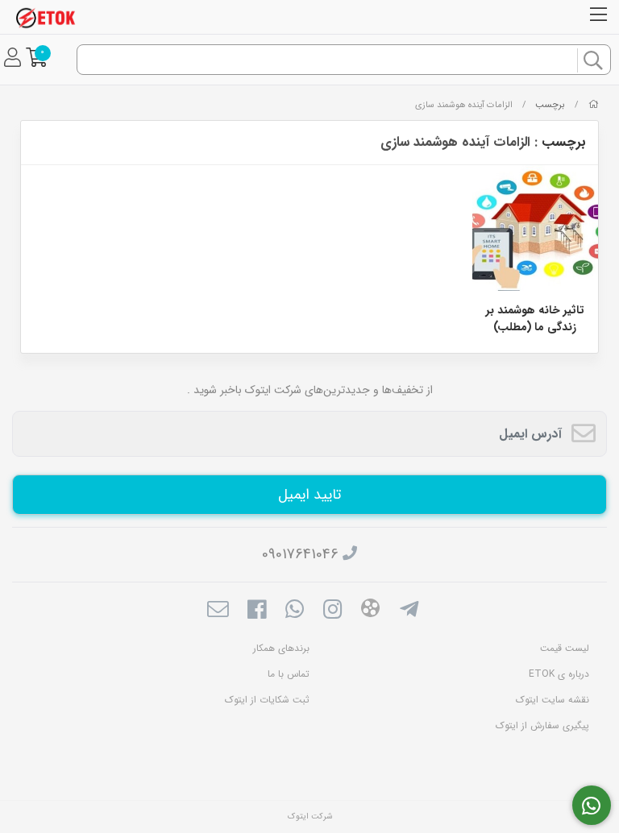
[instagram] (332, 611)
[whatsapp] (294, 611)
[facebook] (256, 611)
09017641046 (300, 554)
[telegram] (409, 611)
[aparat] (370, 611)
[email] (218, 611)
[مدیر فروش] (592, 805)
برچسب (550, 104)
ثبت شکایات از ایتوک (267, 699)
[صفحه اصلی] (593, 104)
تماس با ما (289, 674)
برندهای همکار (281, 648)
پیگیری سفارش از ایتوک (542, 725)
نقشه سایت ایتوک (552, 699)
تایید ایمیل (309, 494)
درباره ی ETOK (559, 674)
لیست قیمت (564, 648)
